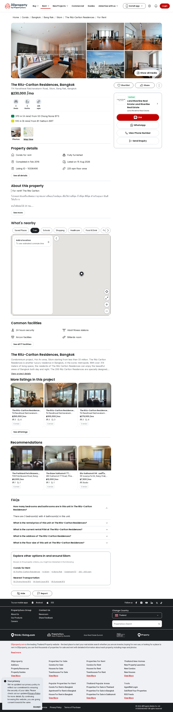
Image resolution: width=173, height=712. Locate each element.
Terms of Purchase (72, 707)
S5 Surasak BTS (58, 582)
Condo (25, 17)
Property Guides (18, 672)
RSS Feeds (129, 694)
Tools (127, 683)
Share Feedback (46, 618)
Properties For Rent (95, 661)
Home (16, 17)
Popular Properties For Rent (62, 683)
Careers (14, 621)
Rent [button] (44, 6)
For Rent (101, 17)
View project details (21, 373)
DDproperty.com (18, 644)
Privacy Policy (34, 693)
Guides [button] (91, 6)
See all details (20, 175)
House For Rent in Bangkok (61, 694)
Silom (59, 17)
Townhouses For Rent (96, 672)
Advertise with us (107, 6)
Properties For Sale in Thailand (100, 687)
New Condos (129, 668)
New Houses (129, 672)
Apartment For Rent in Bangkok (62, 691)
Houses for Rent (93, 668)
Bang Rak (49, 17)
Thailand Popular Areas (98, 683)
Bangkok (36, 17)
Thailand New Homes (134, 661)
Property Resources (20, 668)
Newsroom (43, 614)
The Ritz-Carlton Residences (79, 17)
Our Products (16, 618)
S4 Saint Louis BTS (41, 582)
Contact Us (44, 610)
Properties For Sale (58, 661)
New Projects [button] (59, 6)
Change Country (120, 610)
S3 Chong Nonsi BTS (22, 582)
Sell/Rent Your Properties (135, 691)
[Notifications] (156, 6)
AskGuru (15, 665)
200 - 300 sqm (85, 572)
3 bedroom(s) (70, 572)
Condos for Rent (93, 665)
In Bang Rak (57, 572)
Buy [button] (34, 6)
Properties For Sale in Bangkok (100, 691)
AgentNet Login (131, 687)
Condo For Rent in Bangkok (61, 687)
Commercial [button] (78, 6)
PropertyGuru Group (21, 610)
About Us (15, 614)
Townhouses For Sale (58, 672)
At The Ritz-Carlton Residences (26, 572)
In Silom (45, 572)
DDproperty (17, 661)
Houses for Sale (56, 668)
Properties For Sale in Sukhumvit (100, 694)
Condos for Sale (56, 665)
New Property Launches (134, 665)
